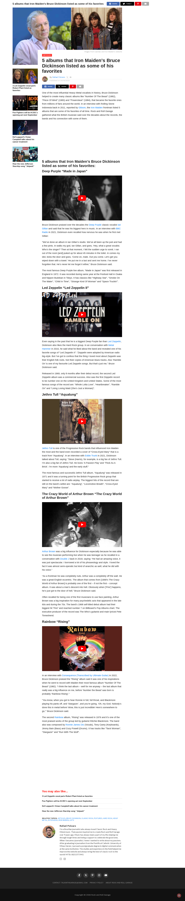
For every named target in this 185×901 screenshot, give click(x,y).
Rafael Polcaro (58, 77)
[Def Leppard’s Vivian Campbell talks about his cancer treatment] (25, 134)
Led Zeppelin (114, 341)
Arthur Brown (48, 551)
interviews (53, 820)
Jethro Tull (47, 448)
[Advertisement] (82, 140)
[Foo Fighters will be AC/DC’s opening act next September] (25, 109)
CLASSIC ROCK (87, 818)
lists (72, 820)
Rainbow (58, 717)
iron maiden (64, 820)
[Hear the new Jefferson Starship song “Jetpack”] (25, 161)
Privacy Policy (96, 883)
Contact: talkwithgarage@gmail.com (70, 883)
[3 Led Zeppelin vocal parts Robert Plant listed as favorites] (25, 83)
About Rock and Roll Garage (119, 883)
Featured (98, 818)
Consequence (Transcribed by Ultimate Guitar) (85, 675)
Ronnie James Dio (75, 724)
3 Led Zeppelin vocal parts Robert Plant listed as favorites (24, 88)
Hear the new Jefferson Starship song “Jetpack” (23, 165)
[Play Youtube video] (82, 198)
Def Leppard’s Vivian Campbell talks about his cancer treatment (23, 139)
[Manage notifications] (179, 895)
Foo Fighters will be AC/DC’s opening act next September (25, 113)
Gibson (82, 107)
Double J (64, 558)
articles (61, 818)
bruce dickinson (73, 818)
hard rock (107, 818)
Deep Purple (95, 224)
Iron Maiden (97, 107)
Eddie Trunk (91, 455)
